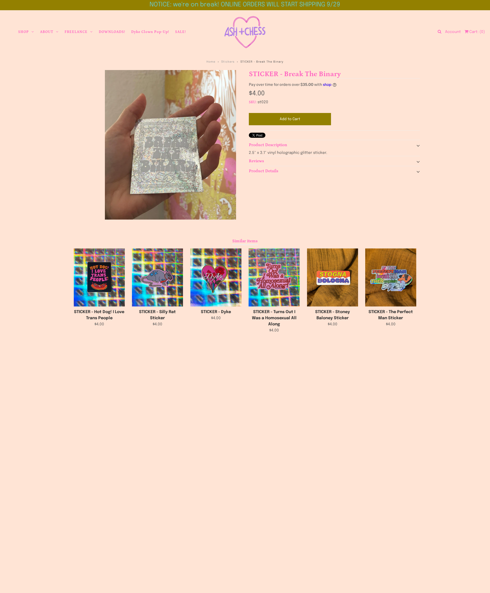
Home (210, 61)
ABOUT (46, 32)
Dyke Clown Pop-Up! (150, 32)
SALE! (180, 32)
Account (453, 32)
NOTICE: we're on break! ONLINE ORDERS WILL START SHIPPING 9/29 (245, 5)
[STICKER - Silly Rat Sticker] (157, 277)
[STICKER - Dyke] (215, 277)
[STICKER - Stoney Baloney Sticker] (332, 277)
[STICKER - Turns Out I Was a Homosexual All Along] (274, 277)
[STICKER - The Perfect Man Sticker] (390, 277)
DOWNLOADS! (112, 32)
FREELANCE (76, 32)
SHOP (23, 32)
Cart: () (476, 32)
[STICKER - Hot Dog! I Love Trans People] (99, 277)
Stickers (228, 61)
